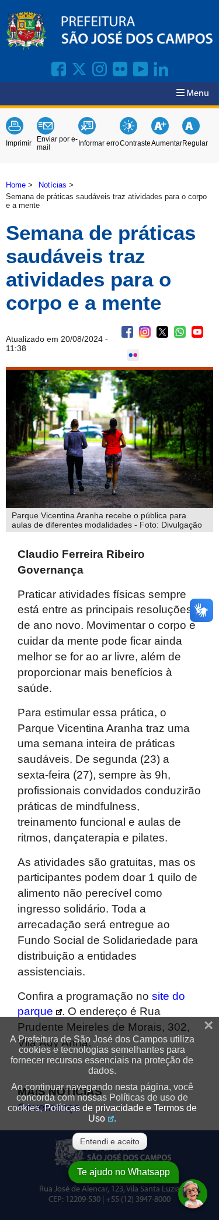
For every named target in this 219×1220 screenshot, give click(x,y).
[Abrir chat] (192, 1193)
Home (16, 185)
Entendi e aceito (110, 1141)
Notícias (53, 185)
